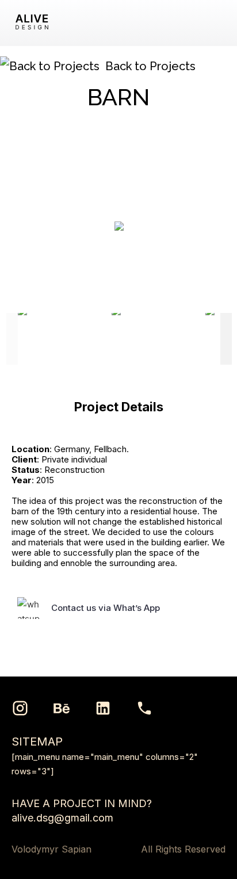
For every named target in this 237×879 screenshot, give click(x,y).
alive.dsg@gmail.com (62, 818)
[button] (216, 23)
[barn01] (64, 339)
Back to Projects (150, 66)
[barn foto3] (158, 339)
